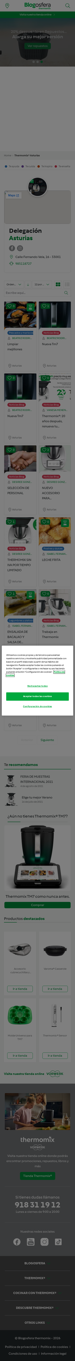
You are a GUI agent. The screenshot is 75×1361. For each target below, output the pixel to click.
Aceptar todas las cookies (37, 696)
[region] (37, 680)
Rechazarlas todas (37, 686)
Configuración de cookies (37, 706)
